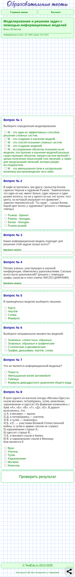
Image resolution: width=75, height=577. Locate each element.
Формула (13, 318)
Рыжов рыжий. (17, 225)
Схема (11, 314)
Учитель (12, 451)
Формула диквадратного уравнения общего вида (39, 382)
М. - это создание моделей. (24, 145)
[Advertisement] (37, 77)
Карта (11, 307)
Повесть (13, 372)
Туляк (11, 455)
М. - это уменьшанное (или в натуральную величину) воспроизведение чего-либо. (32, 170)
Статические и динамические (26, 347)
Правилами (54, 572)
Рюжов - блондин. (19, 218)
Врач (10, 448)
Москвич (13, 462)
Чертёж (12, 311)
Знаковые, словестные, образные (29, 340)
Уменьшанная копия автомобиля (29, 375)
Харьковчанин (16, 458)
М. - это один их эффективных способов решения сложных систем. (31, 134)
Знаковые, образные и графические (31, 343)
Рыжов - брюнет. (18, 215)
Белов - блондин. (18, 222)
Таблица (13, 379)
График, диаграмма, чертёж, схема (30, 350)
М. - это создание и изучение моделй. (31, 138)
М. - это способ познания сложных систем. (34, 142)
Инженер (13, 465)
